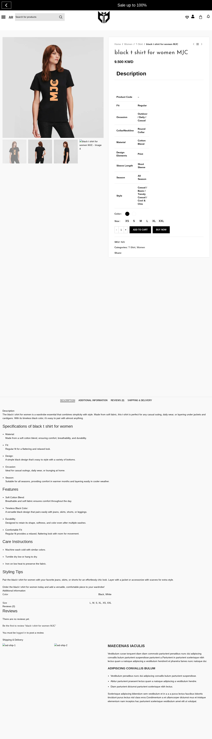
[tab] (67, 400)
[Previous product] (194, 44)
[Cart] (201, 17)
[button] (3, 17)
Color (117, 213)
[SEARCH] (61, 17)
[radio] (127, 214)
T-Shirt (139, 44)
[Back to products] (198, 44)
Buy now (161, 229)
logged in (21, 632)
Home (117, 44)
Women (128, 44)
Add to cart (140, 229)
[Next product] (202, 44)
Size (116, 221)
